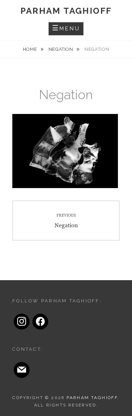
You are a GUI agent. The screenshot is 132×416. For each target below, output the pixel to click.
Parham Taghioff (66, 11)
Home (30, 49)
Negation (62, 49)
